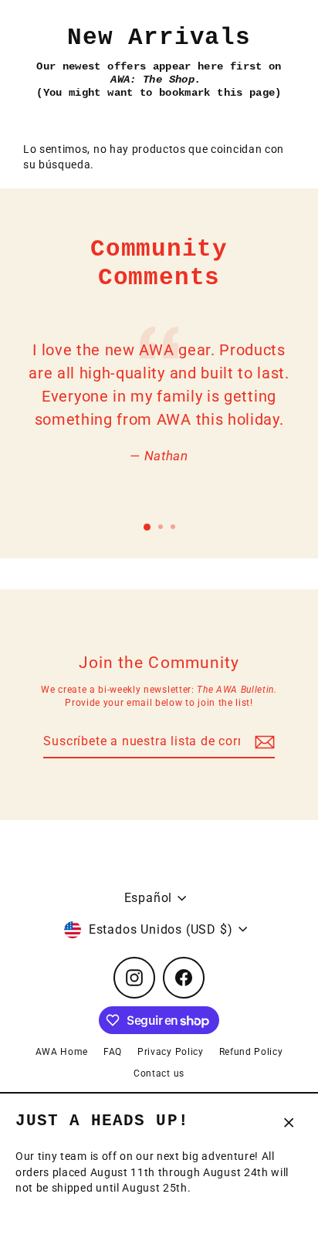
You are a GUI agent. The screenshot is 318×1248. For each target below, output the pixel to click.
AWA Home (62, 1051)
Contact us (159, 1073)
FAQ (112, 1051)
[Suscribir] (262, 742)
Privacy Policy (170, 1051)
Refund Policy (251, 1051)
